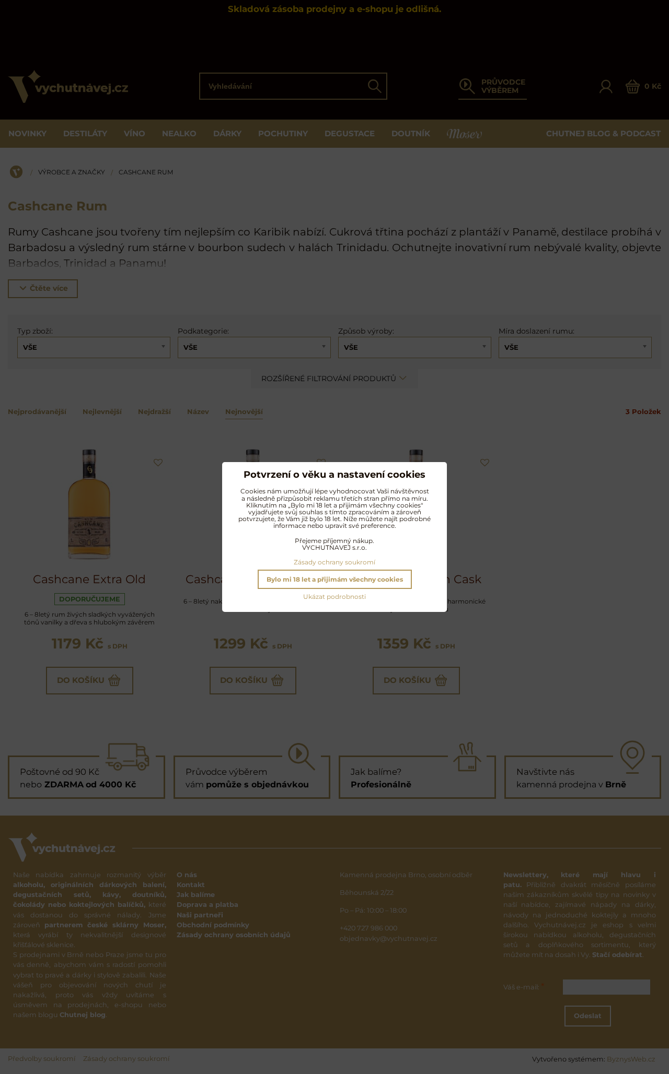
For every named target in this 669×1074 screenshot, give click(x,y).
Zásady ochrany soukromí (334, 562)
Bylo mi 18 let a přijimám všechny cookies (335, 579)
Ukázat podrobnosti (334, 596)
